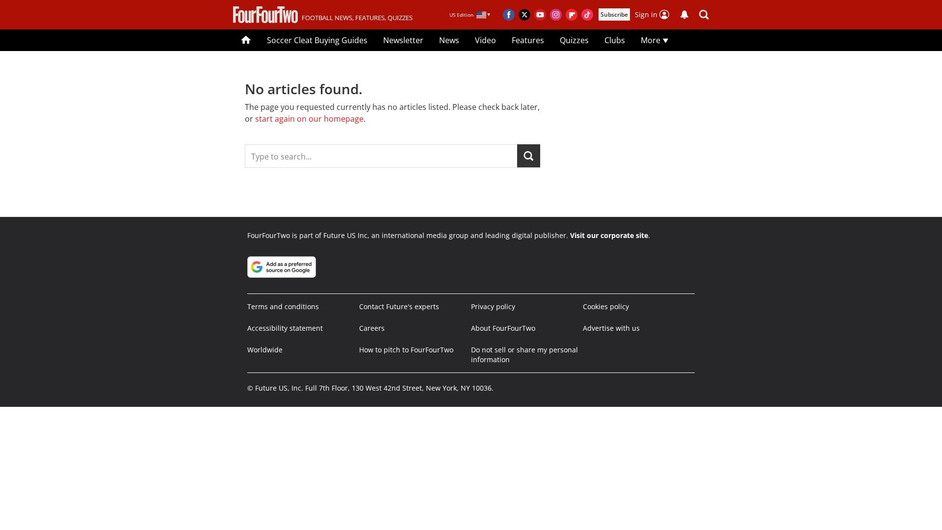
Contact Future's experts (399, 306)
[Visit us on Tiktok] (587, 15)
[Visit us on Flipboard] (571, 15)
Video (485, 40)
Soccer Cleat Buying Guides (317, 40)
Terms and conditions (283, 306)
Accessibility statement (285, 328)
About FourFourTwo (503, 328)
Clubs (614, 40)
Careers (372, 328)
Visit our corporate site (609, 235)
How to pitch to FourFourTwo (406, 349)
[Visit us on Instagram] (556, 15)
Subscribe (614, 14)
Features (528, 40)
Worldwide (265, 349)
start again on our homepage (309, 118)
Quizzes (574, 40)
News (449, 40)
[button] (704, 15)
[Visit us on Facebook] (509, 15)
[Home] (246, 40)
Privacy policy (493, 306)
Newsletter (403, 40)
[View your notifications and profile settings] (684, 15)
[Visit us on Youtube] (540, 15)
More (651, 40)
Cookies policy (606, 306)
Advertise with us (611, 328)
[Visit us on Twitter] (524, 15)
